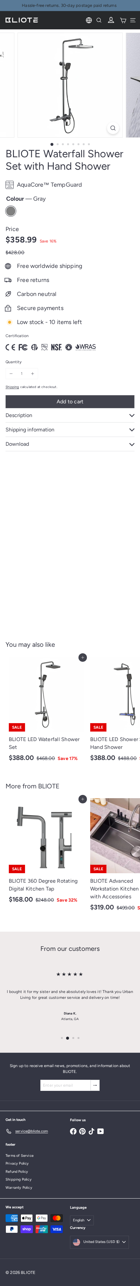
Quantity (13, 362)
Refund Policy (17, 1172)
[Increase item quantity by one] (32, 373)
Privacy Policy (17, 1163)
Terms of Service (20, 1156)
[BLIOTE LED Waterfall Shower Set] (46, 711)
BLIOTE (49, 786)
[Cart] (123, 20)
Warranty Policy (19, 1187)
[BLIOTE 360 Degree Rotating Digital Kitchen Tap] (46, 852)
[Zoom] (113, 128)
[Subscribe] (95, 1085)
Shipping (12, 387)
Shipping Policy (19, 1179)
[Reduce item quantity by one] (11, 373)
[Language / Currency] (89, 20)
